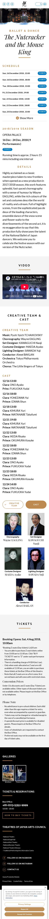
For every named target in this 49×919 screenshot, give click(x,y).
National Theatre (8, 837)
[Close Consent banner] (45, 887)
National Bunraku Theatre (11, 845)
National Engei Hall (9, 839)
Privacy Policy (7, 881)
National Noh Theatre (10, 842)
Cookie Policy (17, 881)
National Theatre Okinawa (11, 848)
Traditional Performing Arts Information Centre (18, 850)
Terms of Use (28, 881)
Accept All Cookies (24, 914)
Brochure (8, 782)
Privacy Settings (24, 904)
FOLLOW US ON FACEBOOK (19, 858)
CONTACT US (13, 869)
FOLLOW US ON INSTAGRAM (19, 863)
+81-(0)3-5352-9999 (15, 805)
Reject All (24, 909)
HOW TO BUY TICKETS (18, 815)
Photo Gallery (20, 782)
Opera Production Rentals (11, 877)
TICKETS (42, 73)
